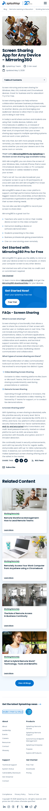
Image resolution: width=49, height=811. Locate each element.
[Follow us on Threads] (13, 807)
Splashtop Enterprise (34, 745)
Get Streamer (7, 777)
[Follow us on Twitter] (22, 807)
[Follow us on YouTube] (26, 807)
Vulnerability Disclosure (11, 773)
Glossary (5, 750)
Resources (6, 742)
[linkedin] (17, 460)
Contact (5, 746)
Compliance (7, 794)
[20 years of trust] (26, 3)
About (5, 721)
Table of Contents (13, 80)
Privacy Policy (20, 794)
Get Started (7, 275)
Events (5, 734)
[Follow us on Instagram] (9, 807)
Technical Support (9, 765)
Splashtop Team (13, 66)
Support (6, 760)
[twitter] (26, 460)
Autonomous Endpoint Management (35, 740)
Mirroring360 (27, 280)
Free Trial (12, 302)
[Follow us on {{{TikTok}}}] (35, 807)
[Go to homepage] (11, 3)
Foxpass (29, 749)
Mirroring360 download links (15, 283)
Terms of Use (33, 794)
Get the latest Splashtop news (19, 704)
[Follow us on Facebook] (18, 807)
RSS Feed (39, 460)
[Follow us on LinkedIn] (4, 807)
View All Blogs (24, 683)
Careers (5, 738)
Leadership (6, 730)
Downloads (30, 769)
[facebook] (21, 460)
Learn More (8, 530)
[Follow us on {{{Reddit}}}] (31, 807)
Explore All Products (33, 753)
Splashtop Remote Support (33, 733)
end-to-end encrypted (12, 426)
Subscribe (10, 467)
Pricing (28, 773)
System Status (8, 769)
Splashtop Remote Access (33, 727)
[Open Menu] (45, 3)
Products (30, 721)
